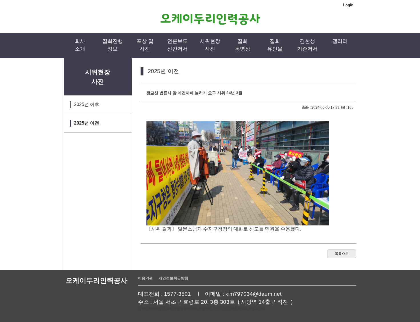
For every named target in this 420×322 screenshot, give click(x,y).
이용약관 (145, 278)
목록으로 (342, 254)
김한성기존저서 (307, 45)
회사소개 (80, 45)
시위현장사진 (210, 45)
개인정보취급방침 (173, 278)
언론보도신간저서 (177, 45)
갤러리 (340, 41)
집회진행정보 (112, 45)
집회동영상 (242, 45)
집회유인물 (275, 45)
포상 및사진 (145, 45)
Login (348, 5)
